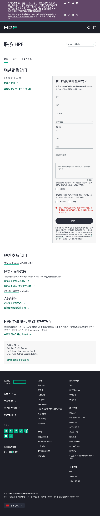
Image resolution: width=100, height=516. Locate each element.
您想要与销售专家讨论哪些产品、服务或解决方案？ (72, 160)
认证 (71, 471)
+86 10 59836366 (11, 290)
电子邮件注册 (74, 427)
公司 (56, 135)
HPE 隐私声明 (22, 11)
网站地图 (36, 497)
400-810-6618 (11, 262)
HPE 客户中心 (74, 446)
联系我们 (72, 413)
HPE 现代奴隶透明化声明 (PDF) (50, 409)
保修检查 (41, 455)
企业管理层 (42, 418)
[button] (89, 27)
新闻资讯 (72, 399)
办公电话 (58, 127)
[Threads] (21, 431)
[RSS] (11, 436)
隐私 (5, 497)
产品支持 (41, 446)
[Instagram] (16, 431)
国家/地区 (58, 118)
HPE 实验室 (42, 404)
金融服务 (72, 436)
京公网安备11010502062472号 (69, 497)
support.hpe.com (36, 276)
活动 (71, 385)
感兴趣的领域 (59, 151)
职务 (56, 143)
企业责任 (41, 399)
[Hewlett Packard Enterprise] (10, 27)
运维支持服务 (43, 436)
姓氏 (56, 102)
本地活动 (72, 395)
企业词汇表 (73, 432)
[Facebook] (26, 431)
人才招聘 (41, 395)
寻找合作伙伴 (74, 476)
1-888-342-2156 (12, 77)
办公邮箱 (58, 110)
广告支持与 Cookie (24, 497)
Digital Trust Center (77, 417)
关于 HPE (41, 385)
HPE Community (75, 441)
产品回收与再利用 (45, 441)
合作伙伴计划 (74, 481)
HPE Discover (74, 390)
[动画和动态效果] (11, 452)
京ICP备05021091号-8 (48, 497)
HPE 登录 (72, 451)
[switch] (10, 452)
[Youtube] (6, 436)
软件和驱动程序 (44, 451)
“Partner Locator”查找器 (35, 329)
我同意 (62, 189)
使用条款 (12, 497)
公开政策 (41, 423)
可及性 (40, 390)
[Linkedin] (6, 431)
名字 (56, 93)
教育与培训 (73, 422)
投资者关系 (42, 414)
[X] (11, 431)
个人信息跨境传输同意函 (22, 16)
